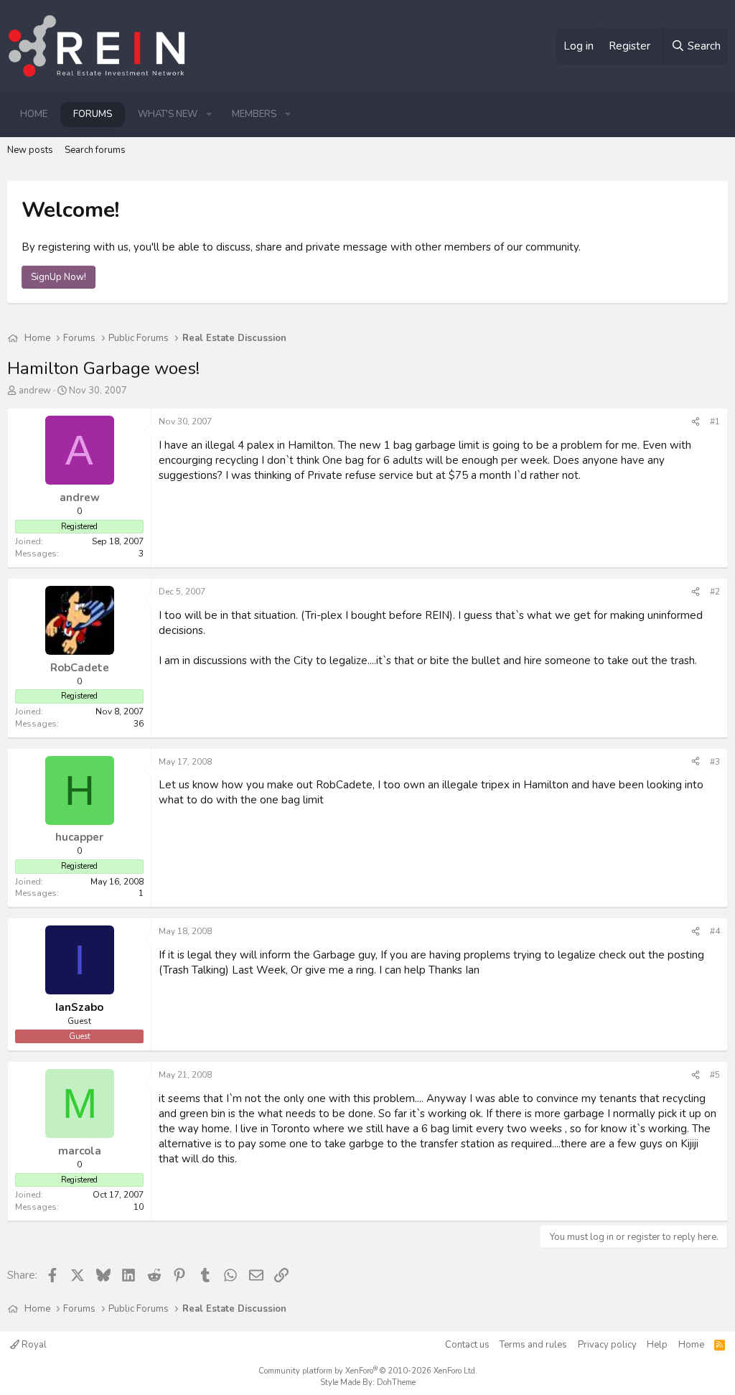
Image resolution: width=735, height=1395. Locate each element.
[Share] (695, 422)
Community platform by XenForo (367, 1371)
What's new (167, 114)
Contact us (467, 1344)
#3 (715, 762)
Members (254, 114)
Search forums (95, 150)
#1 (715, 421)
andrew (35, 390)
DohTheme (396, 1382)
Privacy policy (607, 1344)
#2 (715, 591)
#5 (715, 1075)
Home (33, 114)
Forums (92, 114)
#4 (715, 931)
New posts (30, 150)
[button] (209, 114)
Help (657, 1344)
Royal (33, 1344)
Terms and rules (533, 1344)
